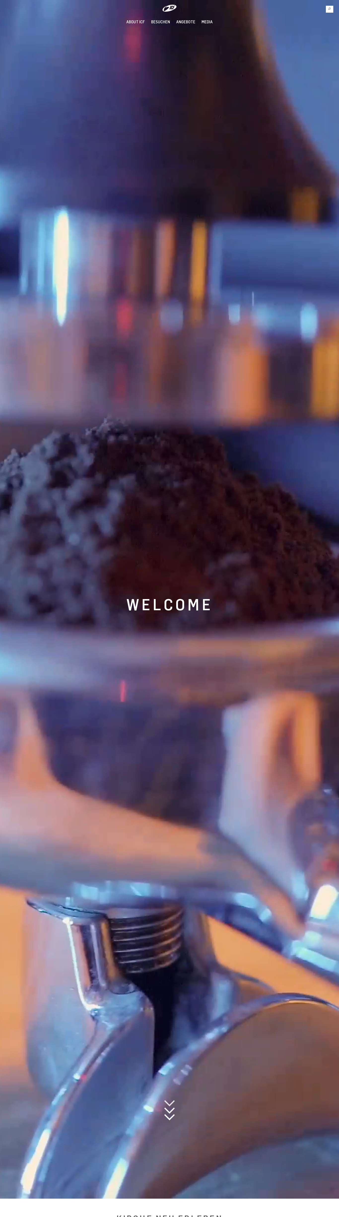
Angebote (185, 21)
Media (207, 21)
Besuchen (160, 21)
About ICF (135, 21)
